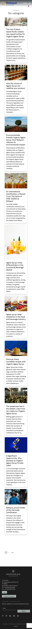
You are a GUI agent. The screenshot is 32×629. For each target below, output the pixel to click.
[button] (30, 3)
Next (12, 552)
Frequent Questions (9, 596)
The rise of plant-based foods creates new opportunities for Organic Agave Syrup (15, 32)
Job (4, 592)
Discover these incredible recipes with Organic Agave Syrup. (16, 361)
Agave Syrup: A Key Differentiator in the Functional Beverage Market (15, 266)
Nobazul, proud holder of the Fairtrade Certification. (15, 510)
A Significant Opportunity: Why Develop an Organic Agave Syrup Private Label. (14, 460)
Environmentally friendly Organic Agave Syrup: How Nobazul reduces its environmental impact (15, 140)
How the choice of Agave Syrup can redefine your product (15, 85)
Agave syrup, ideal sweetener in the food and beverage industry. (16, 316)
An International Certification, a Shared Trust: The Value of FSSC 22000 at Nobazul (15, 196)
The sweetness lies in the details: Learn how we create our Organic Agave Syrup (15, 409)
